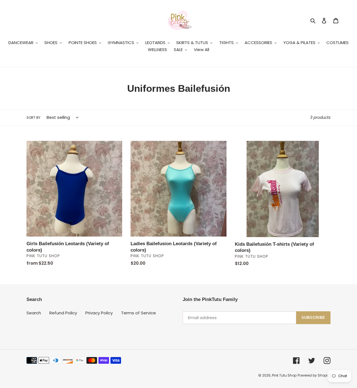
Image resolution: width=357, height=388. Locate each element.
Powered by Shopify (314, 375)
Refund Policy (63, 313)
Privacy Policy (99, 313)
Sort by (33, 117)
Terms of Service (138, 313)
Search (33, 313)
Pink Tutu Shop (284, 375)
